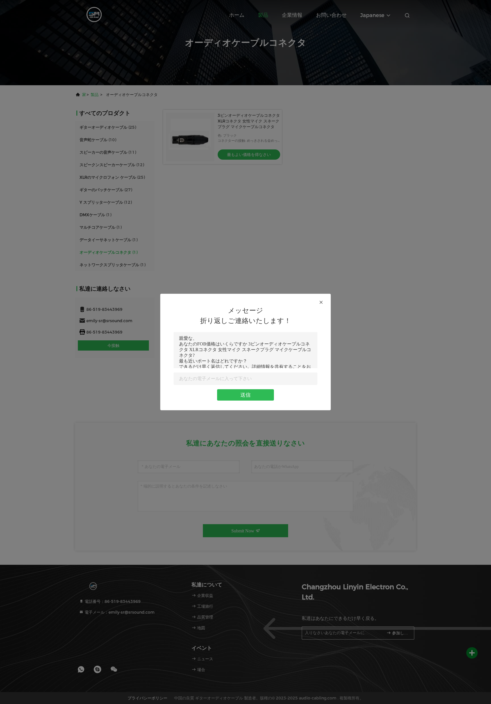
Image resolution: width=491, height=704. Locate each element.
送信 (245, 395)
